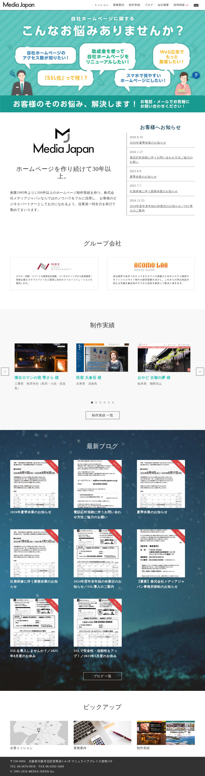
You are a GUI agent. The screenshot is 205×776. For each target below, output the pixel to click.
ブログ (149, 4)
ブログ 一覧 (102, 676)
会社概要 (163, 4)
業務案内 (118, 4)
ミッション (101, 4)
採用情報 (181, 4)
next (200, 372)
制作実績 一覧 (102, 415)
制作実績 (134, 4)
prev (5, 372)
